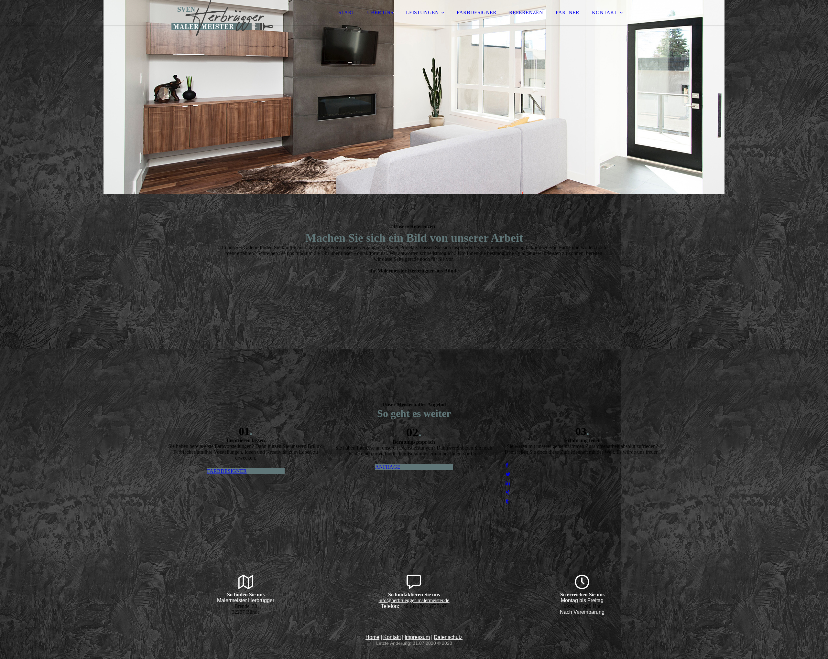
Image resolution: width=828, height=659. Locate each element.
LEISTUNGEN (422, 12)
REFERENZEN (526, 12)
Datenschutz (448, 637)
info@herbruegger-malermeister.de (413, 600)
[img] (222, 22)
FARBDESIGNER (476, 12)
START (346, 12)
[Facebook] (507, 465)
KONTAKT (604, 12)
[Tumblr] (507, 501)
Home (372, 637)
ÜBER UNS (380, 12)
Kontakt (392, 637)
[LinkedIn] (508, 483)
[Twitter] (508, 474)
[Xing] (508, 492)
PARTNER (567, 12)
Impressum (417, 637)
